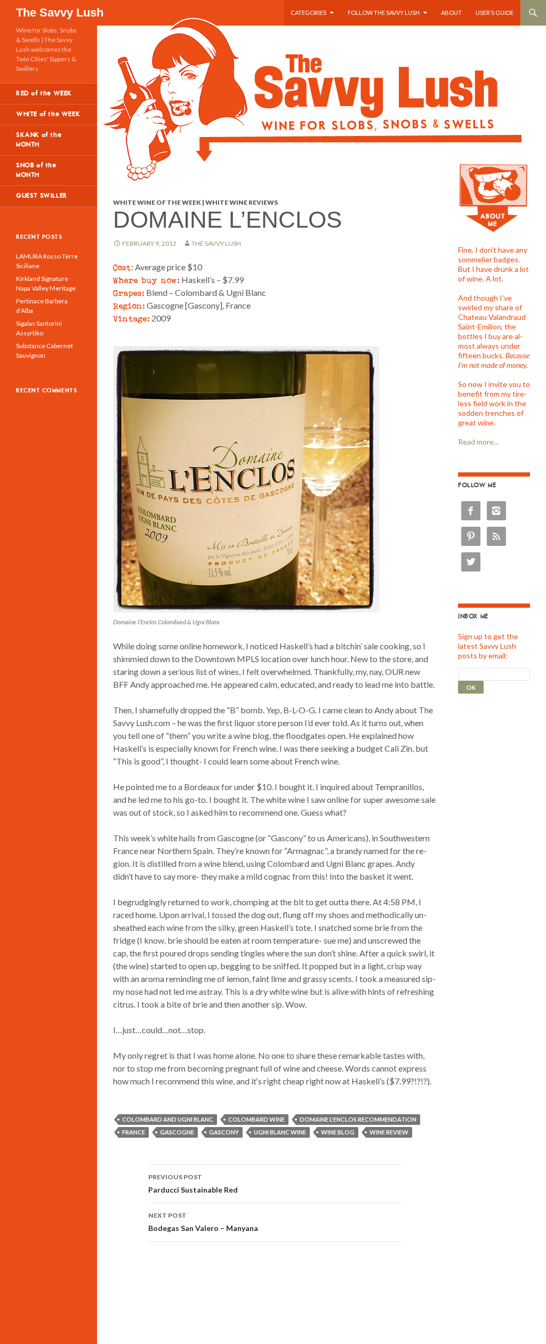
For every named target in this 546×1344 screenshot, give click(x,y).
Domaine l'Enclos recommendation (358, 1119)
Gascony (224, 1132)
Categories (308, 12)
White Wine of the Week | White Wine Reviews (195, 202)
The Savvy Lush (59, 12)
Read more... (478, 441)
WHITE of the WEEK (48, 114)
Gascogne (177, 1132)
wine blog (338, 1132)
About (451, 12)
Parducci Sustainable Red (193, 1183)
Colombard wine (256, 1119)
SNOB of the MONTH (36, 170)
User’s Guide (494, 12)
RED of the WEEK (44, 93)
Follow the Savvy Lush (384, 12)
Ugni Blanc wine (280, 1132)
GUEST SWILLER (42, 195)
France (133, 1132)
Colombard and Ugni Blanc (167, 1119)
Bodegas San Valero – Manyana (203, 1222)
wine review (389, 1132)
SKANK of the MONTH (38, 140)
